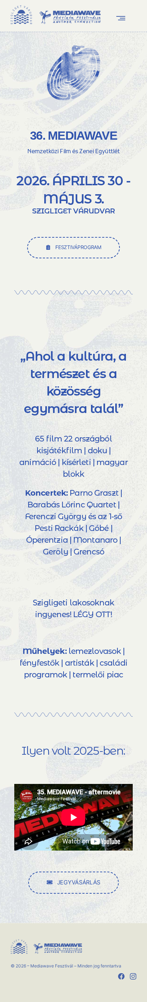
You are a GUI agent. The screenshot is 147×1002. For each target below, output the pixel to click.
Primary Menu (122, 18)
